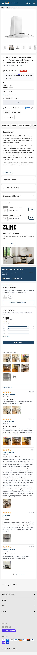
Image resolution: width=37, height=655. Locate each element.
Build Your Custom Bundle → (18, 302)
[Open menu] (3, 3)
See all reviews (6, 336)
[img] (7, 392)
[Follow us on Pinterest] (10, 627)
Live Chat (7, 278)
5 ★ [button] (4, 326)
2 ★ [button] (4, 332)
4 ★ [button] (4, 328)
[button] (22, 574)
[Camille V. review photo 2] (16, 440)
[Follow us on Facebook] (3, 627)
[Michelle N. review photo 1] (7, 410)
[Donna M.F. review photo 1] (7, 565)
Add (31, 209)
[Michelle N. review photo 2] (16, 410)
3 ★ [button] (4, 330)
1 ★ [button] (4, 333)
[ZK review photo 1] (7, 537)
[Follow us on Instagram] (6, 627)
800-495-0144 (18, 278)
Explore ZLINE (9, 243)
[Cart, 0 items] (34, 3)
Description (5, 125)
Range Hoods (14, 7)
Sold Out (18, 102)
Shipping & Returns (24, 125)
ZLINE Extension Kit (15, 208)
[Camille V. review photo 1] (7, 440)
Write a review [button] (18, 342)
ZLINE (7, 7)
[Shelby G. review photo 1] (7, 503)
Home (2, 7)
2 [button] (16, 574)
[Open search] (27, 3)
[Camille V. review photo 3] (26, 440)
